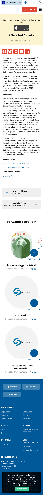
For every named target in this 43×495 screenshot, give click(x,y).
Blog (2, 433)
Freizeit (24, 20)
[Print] (16, 51)
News (16, 20)
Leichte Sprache (13, 2)
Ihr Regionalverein (7, 418)
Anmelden (4, 444)
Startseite (7, 20)
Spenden (31, 10)
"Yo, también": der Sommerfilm (21, 367)
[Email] (21, 51)
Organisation (5, 412)
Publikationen (27, 412)
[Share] (27, 51)
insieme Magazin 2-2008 (21, 265)
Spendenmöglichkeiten (30, 450)
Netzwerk (4, 415)
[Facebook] (4, 51)
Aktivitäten (26, 418)
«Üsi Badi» (21, 315)
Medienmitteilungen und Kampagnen (31, 430)
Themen (25, 415)
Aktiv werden (27, 447)
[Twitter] (10, 51)
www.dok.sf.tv (8, 176)
